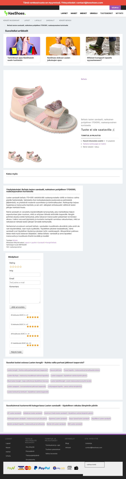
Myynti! (119, 13)
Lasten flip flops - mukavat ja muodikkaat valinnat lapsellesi (28, 375)
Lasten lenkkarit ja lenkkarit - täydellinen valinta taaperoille (28, 392)
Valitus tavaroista (51, 453)
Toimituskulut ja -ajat (53, 445)
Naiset (8, 447)
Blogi (67, 443)
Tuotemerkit (106, 13)
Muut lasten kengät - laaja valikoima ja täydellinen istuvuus (28, 381)
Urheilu (8, 456)
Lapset (8, 443)
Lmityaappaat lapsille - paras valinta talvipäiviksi (65, 386)
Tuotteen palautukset (53, 449)
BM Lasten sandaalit (75, 424)
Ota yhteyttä (30, 447)
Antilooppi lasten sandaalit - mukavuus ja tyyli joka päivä (27, 418)
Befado (84, 79)
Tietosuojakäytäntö (32, 455)
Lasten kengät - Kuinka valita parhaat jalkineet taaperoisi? (28, 370)
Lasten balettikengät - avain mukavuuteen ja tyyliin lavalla (71, 381)
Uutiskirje (88, 443)
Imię (11, 271)
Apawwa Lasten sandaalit (58, 418)
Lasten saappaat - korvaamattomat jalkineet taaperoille (27, 386)
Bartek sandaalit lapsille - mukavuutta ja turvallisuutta (26, 424)
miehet (8, 452)
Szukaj (115, 8)
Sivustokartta (30, 460)
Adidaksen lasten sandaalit (33, 413)
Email (11, 278)
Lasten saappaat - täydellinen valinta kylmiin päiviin (69, 375)
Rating (12, 263)
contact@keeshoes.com (89, 2)
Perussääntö (30, 451)
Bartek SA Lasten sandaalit (56, 424)
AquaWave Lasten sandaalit (101, 418)
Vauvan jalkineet (56, 370)
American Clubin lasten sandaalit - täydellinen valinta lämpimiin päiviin (68, 413)
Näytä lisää (16, 352)
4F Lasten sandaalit (14, 413)
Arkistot (68, 447)
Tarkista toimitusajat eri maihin (94, 144)
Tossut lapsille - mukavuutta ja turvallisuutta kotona (82, 370)
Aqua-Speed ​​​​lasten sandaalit (79, 418)
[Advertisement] (100, 101)
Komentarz (14, 286)
